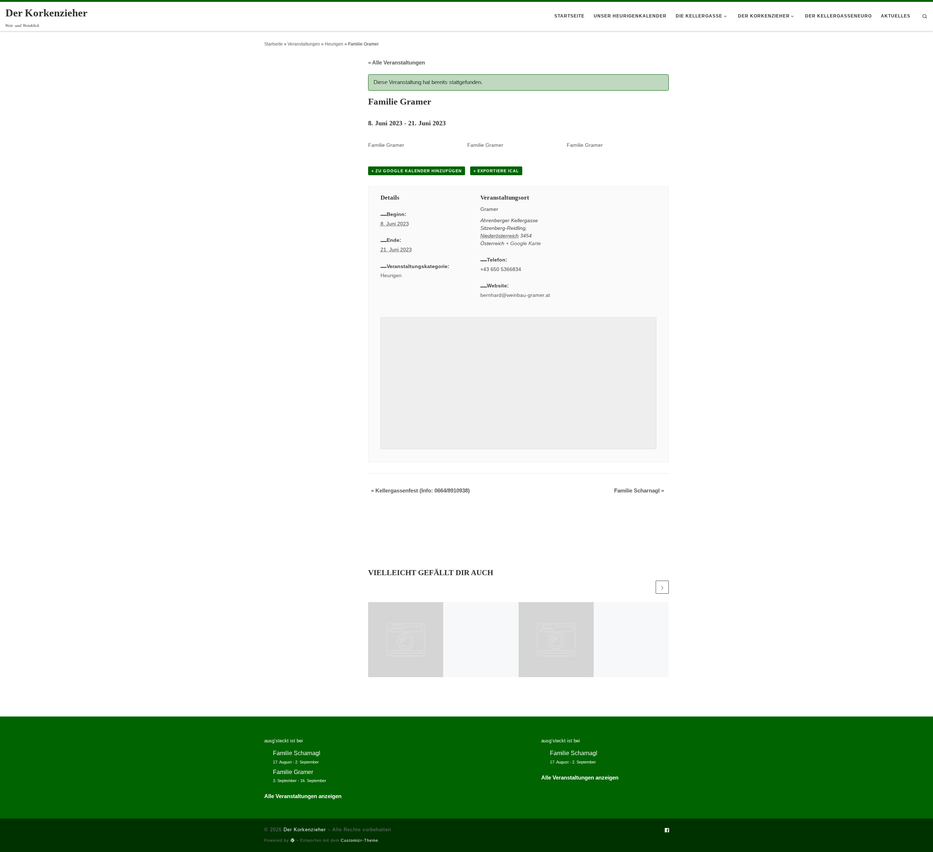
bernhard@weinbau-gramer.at (515, 295)
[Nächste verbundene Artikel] (662, 587)
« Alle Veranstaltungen (396, 62)
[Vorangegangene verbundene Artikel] (647, 587)
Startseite (273, 44)
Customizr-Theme (359, 840)
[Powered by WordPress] (292, 840)
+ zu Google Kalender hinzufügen (416, 171)
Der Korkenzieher (305, 829)
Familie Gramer (386, 145)
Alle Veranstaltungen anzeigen (302, 796)
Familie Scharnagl (639, 490)
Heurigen (334, 44)
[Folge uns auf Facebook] (667, 830)
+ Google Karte (523, 243)
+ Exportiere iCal (496, 171)
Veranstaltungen (304, 44)
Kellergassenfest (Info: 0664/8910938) (420, 490)
